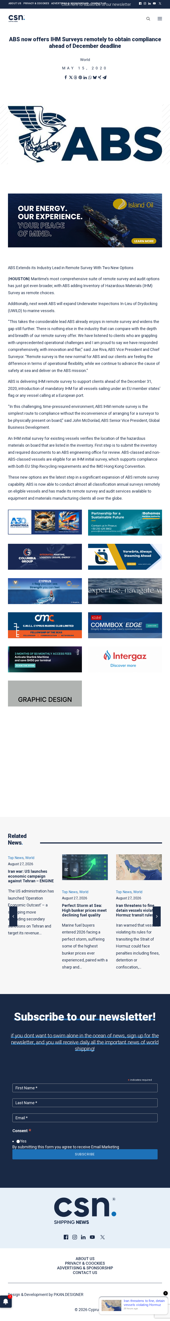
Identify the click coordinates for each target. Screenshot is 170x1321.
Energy (138, 892)
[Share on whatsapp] (90, 77)
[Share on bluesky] (95, 77)
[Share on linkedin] (85, 77)
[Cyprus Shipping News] (16, 18)
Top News (16, 892)
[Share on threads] (75, 77)
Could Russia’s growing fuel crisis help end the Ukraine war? (137, 910)
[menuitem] (140, 3)
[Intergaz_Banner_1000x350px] (125, 671)
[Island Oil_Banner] (85, 246)
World (85, 59)
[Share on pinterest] (80, 77)
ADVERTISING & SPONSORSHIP (70, 3)
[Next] (156, 926)
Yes (23, 1141)
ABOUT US (15, 3)
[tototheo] (45, 671)
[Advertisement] (85, 770)
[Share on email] (104, 77)
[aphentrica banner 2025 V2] (45, 533)
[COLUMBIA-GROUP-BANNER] (45, 568)
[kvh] (125, 636)
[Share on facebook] (65, 77)
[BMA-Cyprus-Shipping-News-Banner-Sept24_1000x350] (125, 534)
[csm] (45, 636)
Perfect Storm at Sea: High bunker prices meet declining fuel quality (30, 910)
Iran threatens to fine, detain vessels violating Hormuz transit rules (83, 910)
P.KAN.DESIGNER (68, 1294)
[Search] (146, 19)
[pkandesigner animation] (45, 705)
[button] (140, 3)
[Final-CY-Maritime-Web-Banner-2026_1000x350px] (45, 602)
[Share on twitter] (70, 77)
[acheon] (125, 602)
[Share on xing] (99, 77)
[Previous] (13, 926)
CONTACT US (98, 3)
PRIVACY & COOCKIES (36, 3)
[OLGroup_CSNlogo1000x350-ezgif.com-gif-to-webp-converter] (125, 568)
